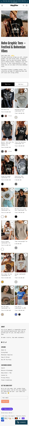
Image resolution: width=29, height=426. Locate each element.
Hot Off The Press (6, 359)
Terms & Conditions (6, 380)
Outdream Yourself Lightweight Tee (20, 110)
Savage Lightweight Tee (20, 274)
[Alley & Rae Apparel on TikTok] (6, 342)
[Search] (23, 5)
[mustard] (2, 282)
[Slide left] (2, 2)
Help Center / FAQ (6, 372)
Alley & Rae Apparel (10, 415)
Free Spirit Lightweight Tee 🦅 (20, 307)
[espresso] (5, 116)
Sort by (20, 84)
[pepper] (2, 151)
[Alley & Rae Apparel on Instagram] (4, 342)
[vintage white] (16, 117)
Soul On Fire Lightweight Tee (5, 209)
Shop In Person (5, 357)
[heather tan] (5, 216)
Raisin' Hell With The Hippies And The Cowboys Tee (7, 144)
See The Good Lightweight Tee (5, 307)
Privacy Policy (5, 377)
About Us (3, 350)
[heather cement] (16, 282)
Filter (9, 84)
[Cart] (27, 5)
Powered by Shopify (21, 415)
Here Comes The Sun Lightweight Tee (6, 274)
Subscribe (5, 401)
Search (3, 368)
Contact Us (4, 375)
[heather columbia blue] (16, 314)
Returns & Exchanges (6, 370)
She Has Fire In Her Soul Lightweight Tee (21, 209)
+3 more (10, 115)
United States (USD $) (6, 412)
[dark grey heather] (19, 314)
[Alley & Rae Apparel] (14, 5)
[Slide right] (27, 2)
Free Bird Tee (5, 109)
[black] (2, 116)
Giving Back (4, 352)
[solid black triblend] (16, 150)
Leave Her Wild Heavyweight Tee (19, 177)
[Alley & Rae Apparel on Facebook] (2, 342)
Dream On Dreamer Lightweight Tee (6, 177)
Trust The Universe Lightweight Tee (20, 143)
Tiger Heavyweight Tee (21, 241)
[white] (2, 216)
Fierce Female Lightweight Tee (5, 242)
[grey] (16, 247)
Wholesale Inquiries (6, 354)
